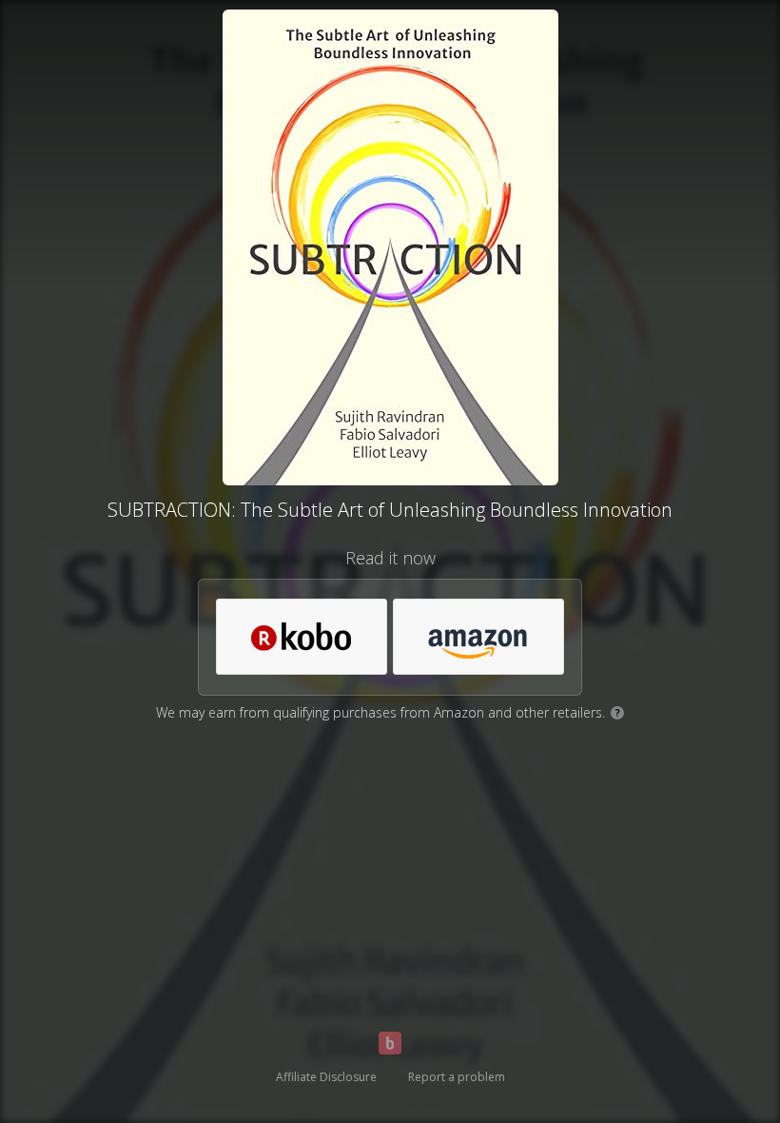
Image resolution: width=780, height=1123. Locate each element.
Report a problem (456, 1077)
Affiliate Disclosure (326, 1077)
